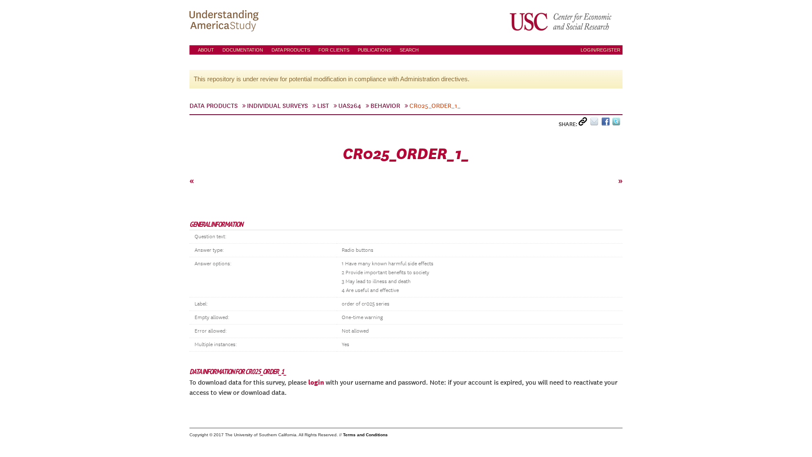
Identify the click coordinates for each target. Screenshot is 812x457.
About (206, 49)
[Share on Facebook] (606, 123)
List (323, 106)
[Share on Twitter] (617, 123)
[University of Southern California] (561, 21)
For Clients (333, 49)
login (316, 382)
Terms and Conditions (365, 434)
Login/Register (600, 49)
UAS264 (349, 106)
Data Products (291, 49)
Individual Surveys (277, 106)
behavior (385, 106)
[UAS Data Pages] (225, 21)
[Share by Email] (595, 123)
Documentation (242, 49)
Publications (374, 49)
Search (409, 49)
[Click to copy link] (584, 123)
